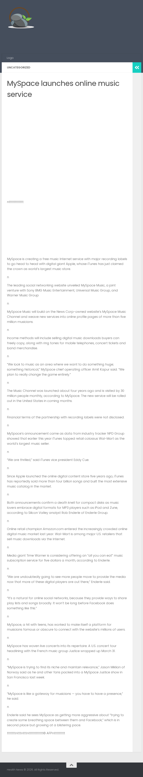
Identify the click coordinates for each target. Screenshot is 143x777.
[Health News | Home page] (21, 18)
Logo (10, 58)
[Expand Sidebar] (137, 67)
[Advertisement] (72, 39)
